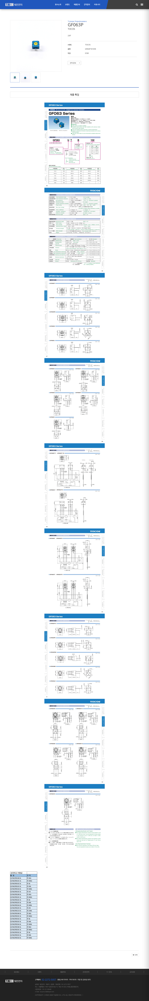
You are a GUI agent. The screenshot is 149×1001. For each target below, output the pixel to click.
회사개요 (16, 972)
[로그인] (82, 995)
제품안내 (77, 5)
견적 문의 (73, 63)
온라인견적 (86, 972)
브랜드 (67, 5)
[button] (15, 77)
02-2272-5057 (49, 979)
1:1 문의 (109, 972)
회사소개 (58, 5)
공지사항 (132, 972)
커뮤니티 (97, 5)
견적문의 (87, 5)
